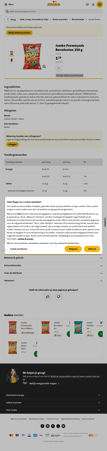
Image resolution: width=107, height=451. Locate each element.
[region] (53, 225)
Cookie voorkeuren (18, 248)
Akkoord (92, 248)
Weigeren (73, 248)
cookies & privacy (25, 238)
